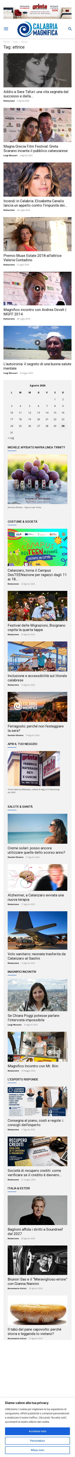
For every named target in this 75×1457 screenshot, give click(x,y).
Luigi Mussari (10, 155)
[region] (37, 1427)
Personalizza (37, 1440)
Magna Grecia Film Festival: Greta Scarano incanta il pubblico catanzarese (35, 148)
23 (63, 419)
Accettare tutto (37, 1431)
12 (29, 412)
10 (11, 412)
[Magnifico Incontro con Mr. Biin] (37, 1047)
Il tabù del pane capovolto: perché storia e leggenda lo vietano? (34, 1331)
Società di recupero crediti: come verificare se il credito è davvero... (35, 1172)
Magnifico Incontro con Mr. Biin (33, 1066)
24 (11, 426)
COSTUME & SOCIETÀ (22, 521)
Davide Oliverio (15, 735)
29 (55, 426)
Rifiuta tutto (37, 1450)
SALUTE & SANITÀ (20, 806)
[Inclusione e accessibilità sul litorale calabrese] (37, 656)
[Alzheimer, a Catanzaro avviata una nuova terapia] (37, 877)
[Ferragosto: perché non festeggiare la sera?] (37, 707)
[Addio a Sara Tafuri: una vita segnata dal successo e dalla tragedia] (37, 70)
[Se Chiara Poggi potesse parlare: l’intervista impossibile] (37, 995)
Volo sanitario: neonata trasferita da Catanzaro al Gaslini (37, 956)
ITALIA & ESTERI (19, 1188)
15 (55, 412)
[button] (6, 29)
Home (6, 41)
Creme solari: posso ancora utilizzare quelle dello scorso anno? (36, 850)
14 (47, 412)
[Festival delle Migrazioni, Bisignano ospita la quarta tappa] (37, 606)
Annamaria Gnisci (17, 1288)
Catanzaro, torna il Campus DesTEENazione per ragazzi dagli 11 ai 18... (37, 574)
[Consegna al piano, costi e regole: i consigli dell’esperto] (37, 1101)
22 (55, 419)
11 (20, 412)
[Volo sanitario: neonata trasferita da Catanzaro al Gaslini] (37, 930)
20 (38, 419)
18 (20, 419)
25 (20, 426)
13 (38, 412)
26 (29, 426)
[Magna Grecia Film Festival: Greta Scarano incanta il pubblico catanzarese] (37, 125)
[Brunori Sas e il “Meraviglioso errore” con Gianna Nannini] (37, 1260)
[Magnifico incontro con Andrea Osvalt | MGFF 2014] (37, 289)
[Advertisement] (37, 1377)
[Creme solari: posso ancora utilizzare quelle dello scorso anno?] (37, 829)
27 (38, 426)
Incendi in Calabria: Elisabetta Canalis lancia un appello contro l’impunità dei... (35, 203)
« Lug (11, 437)
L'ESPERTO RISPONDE (23, 1079)
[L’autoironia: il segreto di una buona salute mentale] (37, 343)
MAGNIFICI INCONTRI (22, 971)
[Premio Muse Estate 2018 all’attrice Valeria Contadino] (37, 234)
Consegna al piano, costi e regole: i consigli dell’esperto (35, 1122)
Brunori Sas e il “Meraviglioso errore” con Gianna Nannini (37, 1281)
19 (29, 419)
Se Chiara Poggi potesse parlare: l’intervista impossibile (34, 1018)
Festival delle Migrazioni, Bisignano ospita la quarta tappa (36, 627)
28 (47, 426)
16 (63, 412)
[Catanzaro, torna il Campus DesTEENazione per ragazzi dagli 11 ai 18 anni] (37, 547)
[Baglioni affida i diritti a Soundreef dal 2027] (37, 1210)
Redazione (9, 100)
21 (47, 419)
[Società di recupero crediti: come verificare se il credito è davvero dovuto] (37, 1151)
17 (11, 419)
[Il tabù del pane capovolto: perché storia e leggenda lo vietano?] (37, 1310)
